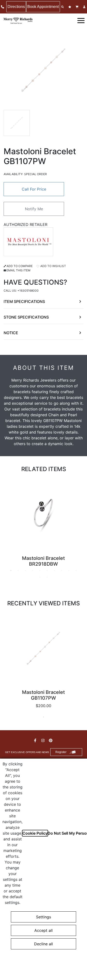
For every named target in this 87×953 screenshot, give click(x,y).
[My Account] (85, 6)
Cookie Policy (35, 833)
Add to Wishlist (53, 266)
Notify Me (34, 208)
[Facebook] (35, 740)
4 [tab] (32, 570)
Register (60, 752)
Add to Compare (20, 266)
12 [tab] (47, 577)
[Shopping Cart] (77, 6)
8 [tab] (61, 570)
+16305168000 (28, 290)
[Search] (63, 6)
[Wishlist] (70, 6)
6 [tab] (47, 570)
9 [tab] (68, 570)
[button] (81, 20)
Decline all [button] (43, 943)
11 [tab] (39, 577)
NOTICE (11, 332)
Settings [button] (43, 917)
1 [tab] (10, 570)
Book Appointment (43, 7)
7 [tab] (54, 570)
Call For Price (34, 189)
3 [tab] (25, 570)
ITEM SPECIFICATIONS (24, 301)
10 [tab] (76, 570)
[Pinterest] (51, 740)
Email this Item (18, 270)
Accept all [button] (43, 930)
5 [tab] (39, 570)
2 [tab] (18, 570)
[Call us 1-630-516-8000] (3, 6)
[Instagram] (43, 740)
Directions (16, 7)
